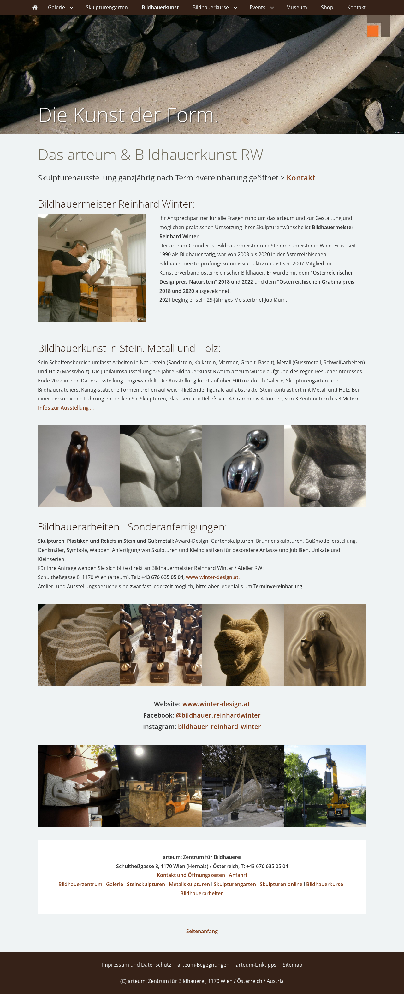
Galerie (114, 884)
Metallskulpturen (189, 884)
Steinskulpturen (146, 884)
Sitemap (292, 964)
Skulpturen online (281, 884)
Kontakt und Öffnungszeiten (191, 875)
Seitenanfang (202, 931)
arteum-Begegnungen (203, 964)
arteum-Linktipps (256, 964)
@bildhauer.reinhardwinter (218, 715)
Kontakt (301, 177)
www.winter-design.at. (213, 577)
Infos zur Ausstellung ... (66, 407)
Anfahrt (238, 875)
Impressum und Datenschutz (136, 964)
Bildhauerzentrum (80, 884)
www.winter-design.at (216, 704)
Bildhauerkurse (324, 884)
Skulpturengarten (235, 884)
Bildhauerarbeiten (202, 893)
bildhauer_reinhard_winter (219, 726)
